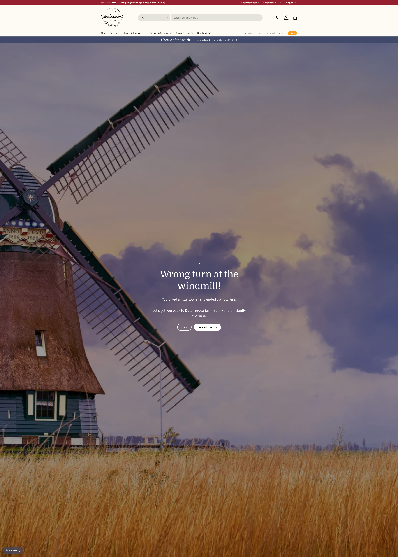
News (259, 33)
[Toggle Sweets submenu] (119, 33)
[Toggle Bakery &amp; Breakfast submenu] (145, 33)
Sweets (113, 32)
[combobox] (200, 17)
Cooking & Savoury (159, 32)
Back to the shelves (207, 327)
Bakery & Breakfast (133, 32)
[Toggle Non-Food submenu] (209, 33)
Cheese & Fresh (183, 32)
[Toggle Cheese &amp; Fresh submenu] (192, 33)
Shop (103, 32)
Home (184, 327)
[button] (295, 17)
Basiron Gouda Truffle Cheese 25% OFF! (216, 40)
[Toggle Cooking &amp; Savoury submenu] (170, 33)
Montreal (270, 33)
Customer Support (250, 2)
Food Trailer (247, 33)
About (281, 33)
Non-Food (202, 32)
